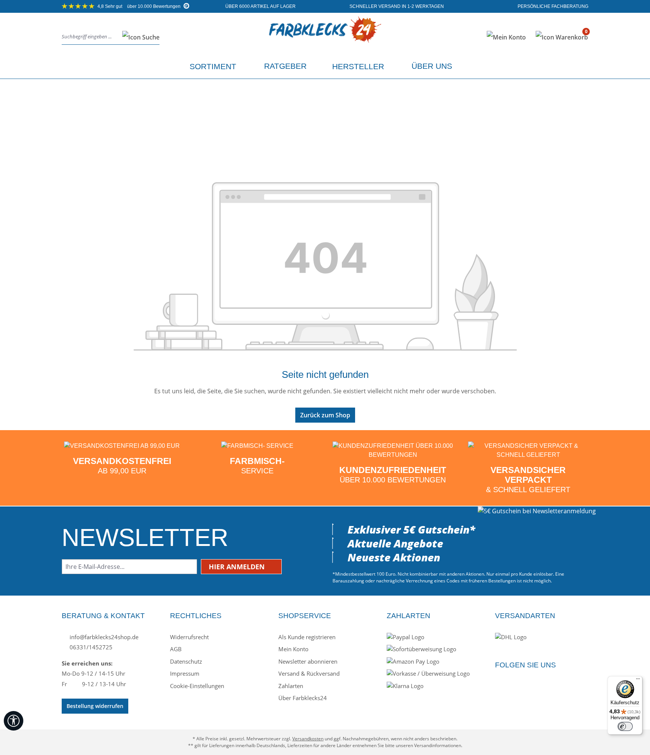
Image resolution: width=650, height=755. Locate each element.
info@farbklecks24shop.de (103, 637)
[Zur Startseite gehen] (325, 35)
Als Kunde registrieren (307, 637)
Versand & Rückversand (309, 673)
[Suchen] (138, 37)
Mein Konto (293, 649)
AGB (176, 649)
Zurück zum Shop (325, 415)
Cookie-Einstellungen (197, 686)
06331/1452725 (90, 647)
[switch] (625, 726)
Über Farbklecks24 (302, 698)
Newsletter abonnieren (307, 661)
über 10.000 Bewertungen (139, 6)
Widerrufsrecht (189, 637)
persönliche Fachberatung (552, 6)
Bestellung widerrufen (95, 706)
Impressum (184, 673)
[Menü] (637, 680)
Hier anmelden (238, 566)
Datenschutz (186, 661)
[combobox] (90, 37)
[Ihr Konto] (506, 37)
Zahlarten (290, 686)
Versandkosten (307, 738)
